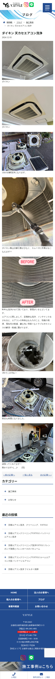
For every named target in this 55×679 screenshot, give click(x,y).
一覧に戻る (28, 475)
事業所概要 (13, 606)
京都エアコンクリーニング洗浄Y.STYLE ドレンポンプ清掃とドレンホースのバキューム (27, 547)
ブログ (19, 22)
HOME (9, 22)
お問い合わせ (41, 606)
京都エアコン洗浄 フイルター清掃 (23, 569)
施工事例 (29, 22)
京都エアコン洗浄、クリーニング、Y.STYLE (28, 525)
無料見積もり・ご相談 (41, 677)
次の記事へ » (46, 475)
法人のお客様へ (41, 592)
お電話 (13, 677)
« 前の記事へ (9, 475)
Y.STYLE (28, 615)
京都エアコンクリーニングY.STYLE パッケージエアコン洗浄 (27, 535)
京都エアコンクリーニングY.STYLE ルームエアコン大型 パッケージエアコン (27, 559)
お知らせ (12, 500)
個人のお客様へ (13, 599)
